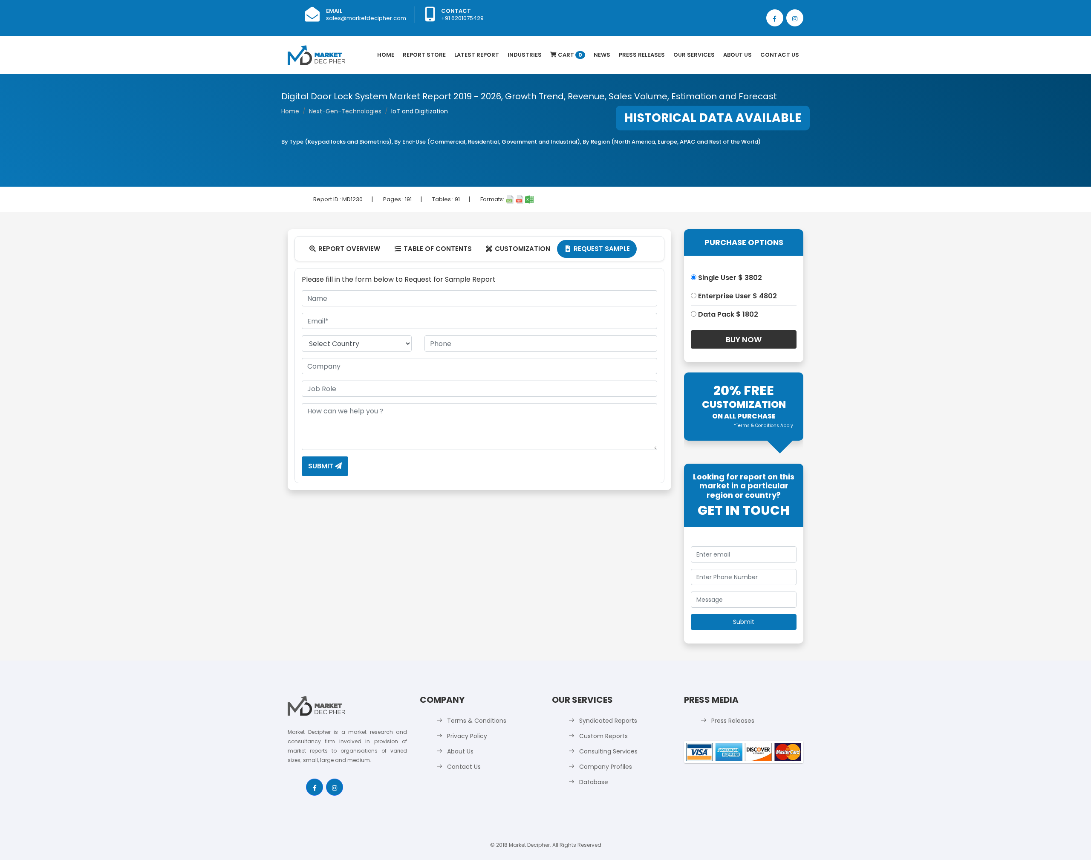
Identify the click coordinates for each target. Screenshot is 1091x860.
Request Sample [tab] (598, 248)
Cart (569, 55)
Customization (518, 248)
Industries (525, 55)
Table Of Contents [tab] (433, 248)
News (602, 55)
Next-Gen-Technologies (345, 111)
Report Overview (344, 248)
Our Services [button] (694, 55)
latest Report (476, 55)
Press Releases (642, 55)
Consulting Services (608, 751)
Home (385, 55)
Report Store (424, 55)
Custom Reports (603, 736)
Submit (321, 466)
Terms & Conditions (476, 720)
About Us (737, 55)
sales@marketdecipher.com (366, 18)
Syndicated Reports (608, 720)
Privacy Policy (467, 736)
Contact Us (779, 55)
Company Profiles (605, 766)
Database (593, 782)
